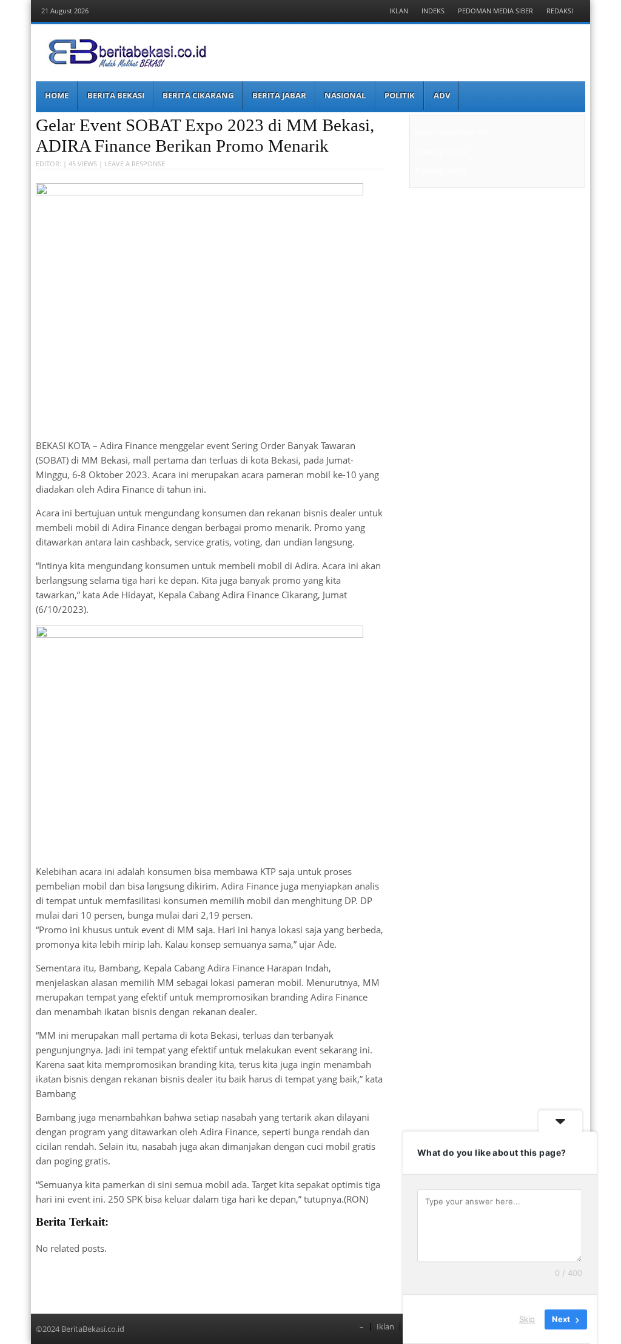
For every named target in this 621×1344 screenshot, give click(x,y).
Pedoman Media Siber (495, 10)
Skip (527, 1319)
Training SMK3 (440, 151)
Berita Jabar (279, 95)
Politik (399, 95)
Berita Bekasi (115, 95)
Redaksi (559, 10)
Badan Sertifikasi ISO (451, 132)
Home (57, 95)
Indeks (433, 10)
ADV (442, 95)
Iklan (398, 10)
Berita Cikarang (198, 95)
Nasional (345, 95)
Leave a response (134, 163)
